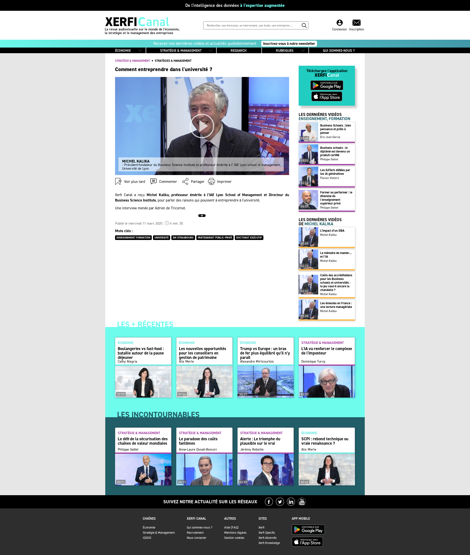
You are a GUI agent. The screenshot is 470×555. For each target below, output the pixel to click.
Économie (149, 527)
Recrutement (195, 532)
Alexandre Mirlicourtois (257, 361)
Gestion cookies (234, 538)
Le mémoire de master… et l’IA (336, 254)
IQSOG (147, 538)
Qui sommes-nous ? (199, 527)
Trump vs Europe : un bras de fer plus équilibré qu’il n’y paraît (265, 353)
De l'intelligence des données (235, 5)
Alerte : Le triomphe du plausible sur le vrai (260, 441)
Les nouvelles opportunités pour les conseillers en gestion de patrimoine (202, 353)
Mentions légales (235, 532)
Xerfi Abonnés (267, 538)
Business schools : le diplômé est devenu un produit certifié (335, 151)
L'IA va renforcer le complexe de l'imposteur (326, 350)
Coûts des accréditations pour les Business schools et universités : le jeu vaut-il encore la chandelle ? (336, 282)
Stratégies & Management (173, 61)
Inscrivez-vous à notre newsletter (289, 43)
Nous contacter (196, 538)
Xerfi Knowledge (269, 543)
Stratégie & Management (159, 532)
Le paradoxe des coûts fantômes (198, 441)
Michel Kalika (328, 235)
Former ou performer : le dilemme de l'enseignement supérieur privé (336, 197)
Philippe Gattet (329, 159)
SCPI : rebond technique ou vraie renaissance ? (324, 441)
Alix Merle (186, 361)
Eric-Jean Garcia (330, 137)
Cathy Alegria (127, 361)
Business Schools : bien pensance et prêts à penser (335, 129)
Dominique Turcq (313, 361)
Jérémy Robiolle (252, 449)
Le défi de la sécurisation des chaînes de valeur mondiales (143, 441)
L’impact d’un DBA (332, 230)
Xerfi (261, 527)
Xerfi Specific (266, 532)
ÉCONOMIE (123, 50)
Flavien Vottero (329, 178)
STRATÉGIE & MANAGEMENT (180, 50)
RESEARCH (239, 50)
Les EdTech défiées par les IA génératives (335, 172)
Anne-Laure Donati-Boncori (198, 449)
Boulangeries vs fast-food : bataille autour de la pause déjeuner (141, 353)
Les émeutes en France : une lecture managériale (336, 305)
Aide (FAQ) (231, 527)
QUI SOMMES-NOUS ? (339, 50)
